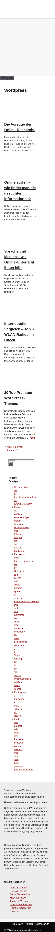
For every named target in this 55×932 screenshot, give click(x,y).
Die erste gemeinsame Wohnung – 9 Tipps (20, 645)
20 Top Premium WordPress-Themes (18, 398)
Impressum (17, 924)
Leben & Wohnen (18, 887)
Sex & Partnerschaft (20, 894)
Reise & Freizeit (18, 891)
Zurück (9, 450)
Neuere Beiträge (15, 447)
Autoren (30, 924)
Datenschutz (42, 924)
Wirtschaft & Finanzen (21, 904)
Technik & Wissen (19, 901)
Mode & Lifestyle (18, 898)
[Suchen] (10, 463)
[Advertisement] (27, 47)
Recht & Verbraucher (20, 908)
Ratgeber (14, 911)
